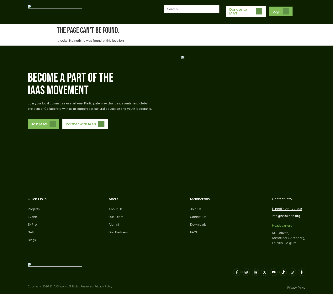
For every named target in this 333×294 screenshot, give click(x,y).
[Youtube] (274, 272)
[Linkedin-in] (255, 272)
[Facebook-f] (236, 272)
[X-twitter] (264, 272)
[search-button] (167, 16)
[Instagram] (246, 272)
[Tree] (301, 272)
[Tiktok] (283, 272)
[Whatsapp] (292, 272)
